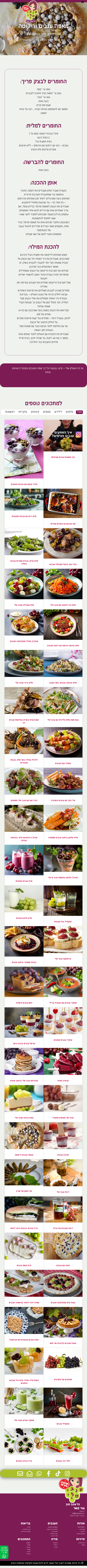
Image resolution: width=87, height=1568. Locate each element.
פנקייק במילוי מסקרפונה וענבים (24, 641)
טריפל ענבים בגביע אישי (24, 1044)
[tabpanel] (43, 942)
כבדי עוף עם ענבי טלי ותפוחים (24, 800)
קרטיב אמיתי (63, 1081)
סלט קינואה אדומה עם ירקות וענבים (63, 646)
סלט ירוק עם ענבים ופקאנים (24, 516)
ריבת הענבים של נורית (63, 1228)
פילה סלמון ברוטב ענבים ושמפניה (63, 838)
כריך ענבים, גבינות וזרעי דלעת (24, 1228)
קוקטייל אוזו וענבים (63, 922)
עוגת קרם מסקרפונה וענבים (63, 1303)
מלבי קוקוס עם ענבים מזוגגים (24, 484)
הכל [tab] (79, 412)
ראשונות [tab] (10, 412)
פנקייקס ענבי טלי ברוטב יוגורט (24, 1081)
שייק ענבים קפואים (24, 881)
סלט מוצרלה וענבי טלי (24, 605)
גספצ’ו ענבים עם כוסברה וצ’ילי (63, 1003)
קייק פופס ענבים (24, 1265)
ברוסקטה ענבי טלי (63, 959)
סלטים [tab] (69, 412)
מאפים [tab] (47, 412)
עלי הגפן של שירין (24, 1191)
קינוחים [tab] (35, 412)
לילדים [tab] (58, 412)
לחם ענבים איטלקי (24, 1003)
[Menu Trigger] (82, 2)
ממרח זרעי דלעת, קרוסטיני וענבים (24, 1303)
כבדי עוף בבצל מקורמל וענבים (63, 564)
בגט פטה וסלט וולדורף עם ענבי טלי (63, 720)
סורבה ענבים (63, 1155)
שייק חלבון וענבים (24, 918)
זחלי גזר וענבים (63, 1461)
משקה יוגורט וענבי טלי (24, 1420)
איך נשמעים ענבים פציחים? (63, 457)
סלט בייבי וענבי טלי (24, 683)
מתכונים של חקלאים (63, 1379)
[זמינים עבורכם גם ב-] (4, 1556)
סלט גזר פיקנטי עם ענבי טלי (63, 605)
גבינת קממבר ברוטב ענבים (24, 962)
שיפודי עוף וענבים (63, 763)
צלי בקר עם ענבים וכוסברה (63, 800)
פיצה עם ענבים (63, 1265)
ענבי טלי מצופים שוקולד (63, 1118)
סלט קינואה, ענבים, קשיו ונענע (63, 683)
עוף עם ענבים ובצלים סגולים (63, 524)
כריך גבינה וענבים (24, 1461)
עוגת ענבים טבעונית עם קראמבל (24, 1340)
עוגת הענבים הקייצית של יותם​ (63, 1343)
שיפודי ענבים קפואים (63, 1040)
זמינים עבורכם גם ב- (4, 1550)
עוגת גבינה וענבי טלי (24, 1118)
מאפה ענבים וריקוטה (24, 1155)
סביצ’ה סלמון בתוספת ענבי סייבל (63, 878)
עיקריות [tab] (22, 412)
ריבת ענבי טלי (63, 1192)
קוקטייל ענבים (63, 1424)
